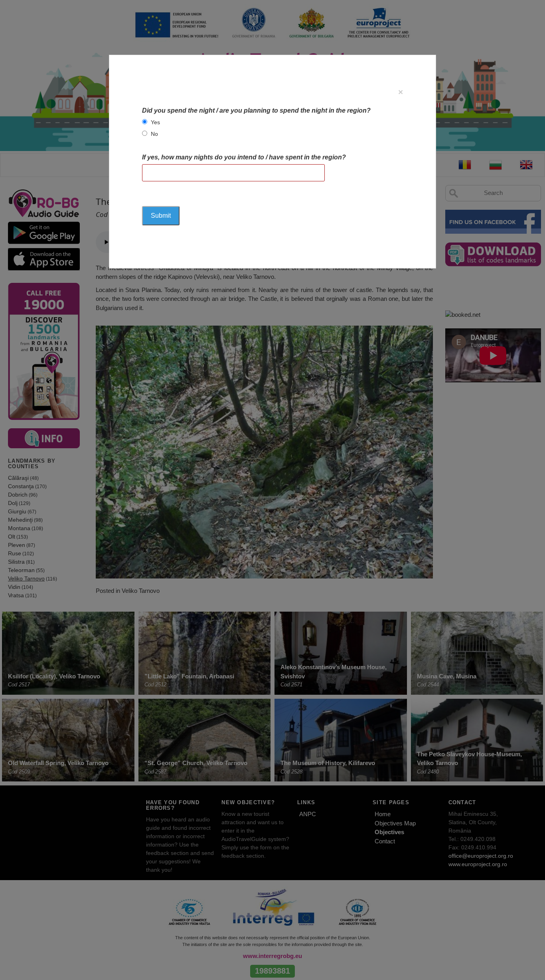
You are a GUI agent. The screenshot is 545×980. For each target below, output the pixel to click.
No (154, 134)
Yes (155, 122)
